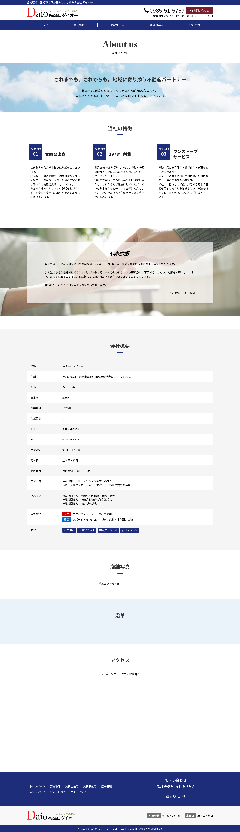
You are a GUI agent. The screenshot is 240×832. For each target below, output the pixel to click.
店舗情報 (106, 786)
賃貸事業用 (157, 25)
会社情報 (194, 25)
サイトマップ (78, 792)
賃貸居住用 (117, 25)
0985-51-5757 (178, 786)
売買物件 (79, 25)
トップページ (37, 786)
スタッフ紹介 (37, 792)
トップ (44, 25)
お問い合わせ (201, 10)
